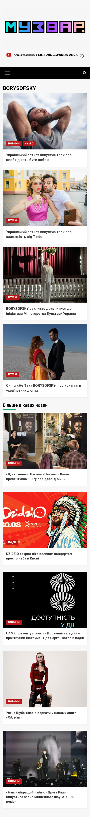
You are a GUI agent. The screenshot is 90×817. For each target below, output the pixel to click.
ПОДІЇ (12, 542)
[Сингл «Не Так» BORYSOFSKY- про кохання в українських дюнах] (45, 352)
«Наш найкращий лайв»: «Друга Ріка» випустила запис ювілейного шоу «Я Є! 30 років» (40, 796)
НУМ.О (29, 143)
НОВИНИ (14, 143)
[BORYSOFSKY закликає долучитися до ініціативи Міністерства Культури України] (45, 275)
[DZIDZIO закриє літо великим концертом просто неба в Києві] (45, 520)
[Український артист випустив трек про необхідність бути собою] (45, 121)
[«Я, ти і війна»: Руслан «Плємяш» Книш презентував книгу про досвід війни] (45, 441)
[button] (7, 72)
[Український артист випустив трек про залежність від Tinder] (45, 198)
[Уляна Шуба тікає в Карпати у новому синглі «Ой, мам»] (45, 679)
